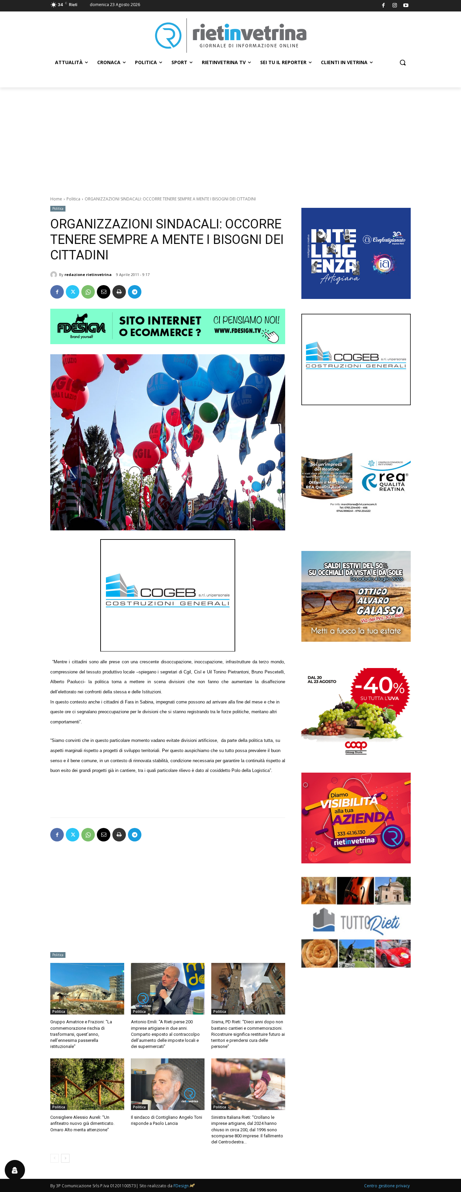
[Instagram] (395, 6)
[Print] (119, 292)
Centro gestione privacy (387, 1186)
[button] (403, 62)
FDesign (181, 1186)
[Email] (103, 292)
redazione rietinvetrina (88, 274)
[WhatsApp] (88, 292)
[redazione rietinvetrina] (54, 274)
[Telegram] (134, 292)
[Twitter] (72, 292)
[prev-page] (54, 1158)
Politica (73, 199)
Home (56, 199)
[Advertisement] (230, 138)
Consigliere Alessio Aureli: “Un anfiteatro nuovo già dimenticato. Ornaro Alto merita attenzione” (82, 1123)
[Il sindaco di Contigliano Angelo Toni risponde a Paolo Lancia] (168, 1084)
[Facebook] (383, 6)
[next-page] (65, 1158)
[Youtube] (406, 6)
